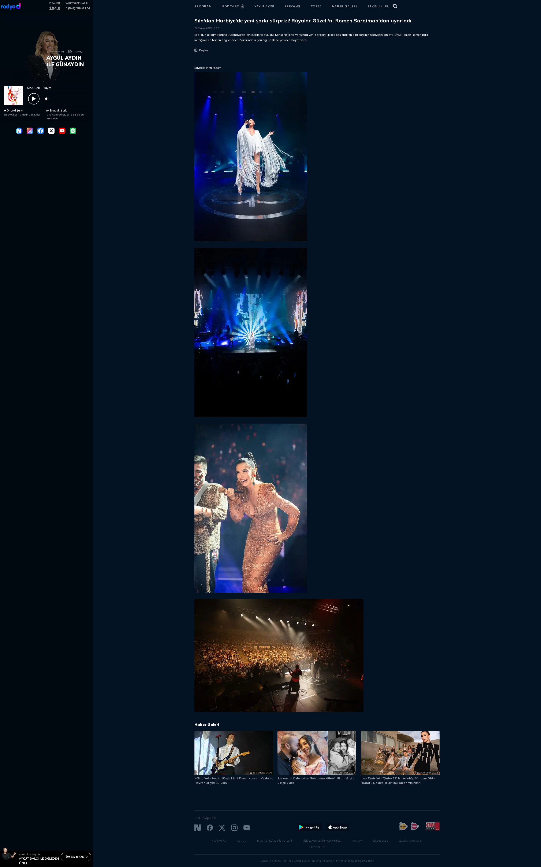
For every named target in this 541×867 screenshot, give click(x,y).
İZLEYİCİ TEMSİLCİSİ (410, 840)
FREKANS (292, 6)
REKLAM (357, 840)
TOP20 (316, 6)
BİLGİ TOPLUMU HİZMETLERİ (274, 840)
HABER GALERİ (344, 6)
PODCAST (230, 6)
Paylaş (203, 50)
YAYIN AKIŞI (264, 6)
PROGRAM (203, 6)
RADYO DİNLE (317, 847)
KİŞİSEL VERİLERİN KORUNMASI (321, 840)
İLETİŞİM (242, 840)
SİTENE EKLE (380, 840)
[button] (417, 726)
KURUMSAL (219, 840)
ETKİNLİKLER (378, 6)
